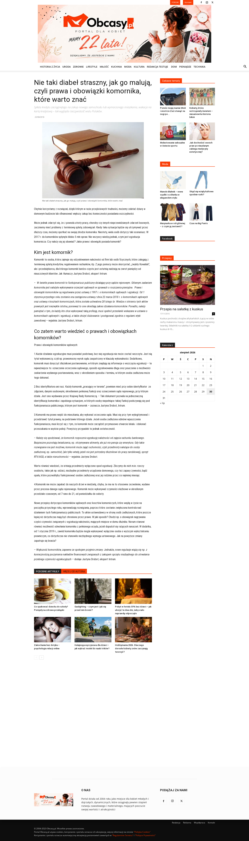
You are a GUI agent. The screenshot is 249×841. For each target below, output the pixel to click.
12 (180, 378)
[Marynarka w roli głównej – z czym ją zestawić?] (173, 212)
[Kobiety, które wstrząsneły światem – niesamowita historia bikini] (202, 96)
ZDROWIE (78, 66)
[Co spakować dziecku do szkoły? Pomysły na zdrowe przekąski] (52, 591)
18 (172, 385)
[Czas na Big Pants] (202, 212)
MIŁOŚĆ (104, 66)
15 (203, 378)
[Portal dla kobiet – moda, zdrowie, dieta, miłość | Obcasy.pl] (124, 34)
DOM (174, 66)
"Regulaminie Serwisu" (122, 835)
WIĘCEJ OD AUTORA (74, 571)
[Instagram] (206, 2)
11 (172, 378)
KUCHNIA (116, 66)
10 (164, 378)
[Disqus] (93, 713)
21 (195, 385)
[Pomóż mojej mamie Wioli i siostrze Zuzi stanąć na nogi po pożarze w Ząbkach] (173, 96)
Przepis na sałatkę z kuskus (181, 309)
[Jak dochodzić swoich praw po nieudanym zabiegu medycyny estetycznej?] (202, 131)
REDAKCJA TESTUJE (157, 66)
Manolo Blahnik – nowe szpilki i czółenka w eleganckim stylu (171, 194)
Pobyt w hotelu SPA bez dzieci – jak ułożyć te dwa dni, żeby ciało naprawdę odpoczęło (133, 610)
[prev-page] (36, 657)
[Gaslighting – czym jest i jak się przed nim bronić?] (93, 591)
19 (180, 385)
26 (180, 391)
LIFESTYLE (91, 66)
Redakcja (176, 822)
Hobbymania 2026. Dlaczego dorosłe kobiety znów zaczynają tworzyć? (131, 648)
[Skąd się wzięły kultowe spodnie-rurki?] (202, 180)
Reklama (187, 822)
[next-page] (41, 657)
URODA (66, 66)
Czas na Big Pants (198, 223)
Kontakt (211, 822)
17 (164, 385)
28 (195, 391)
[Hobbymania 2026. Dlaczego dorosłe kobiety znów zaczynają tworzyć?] (133, 629)
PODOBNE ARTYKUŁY (47, 571)
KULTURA (139, 66)
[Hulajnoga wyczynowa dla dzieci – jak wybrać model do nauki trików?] (93, 629)
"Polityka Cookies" (142, 831)
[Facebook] (201, 2)
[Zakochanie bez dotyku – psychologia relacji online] (52, 629)
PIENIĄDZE (185, 66)
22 (203, 385)
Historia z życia (50, 66)
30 (210, 391)
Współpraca (199, 822)
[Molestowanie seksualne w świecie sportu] (173, 131)
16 (210, 378)
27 (188, 391)
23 (210, 385)
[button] (245, 67)
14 (195, 378)
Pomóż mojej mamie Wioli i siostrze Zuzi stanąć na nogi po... (173, 111)
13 (188, 378)
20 (188, 385)
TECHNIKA (199, 66)
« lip (162, 403)
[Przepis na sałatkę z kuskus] (187, 285)
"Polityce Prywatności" (145, 835)
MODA (127, 66)
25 (172, 391)
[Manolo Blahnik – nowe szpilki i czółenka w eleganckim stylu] (173, 180)
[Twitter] (212, 2)
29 (203, 391)
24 (164, 391)
